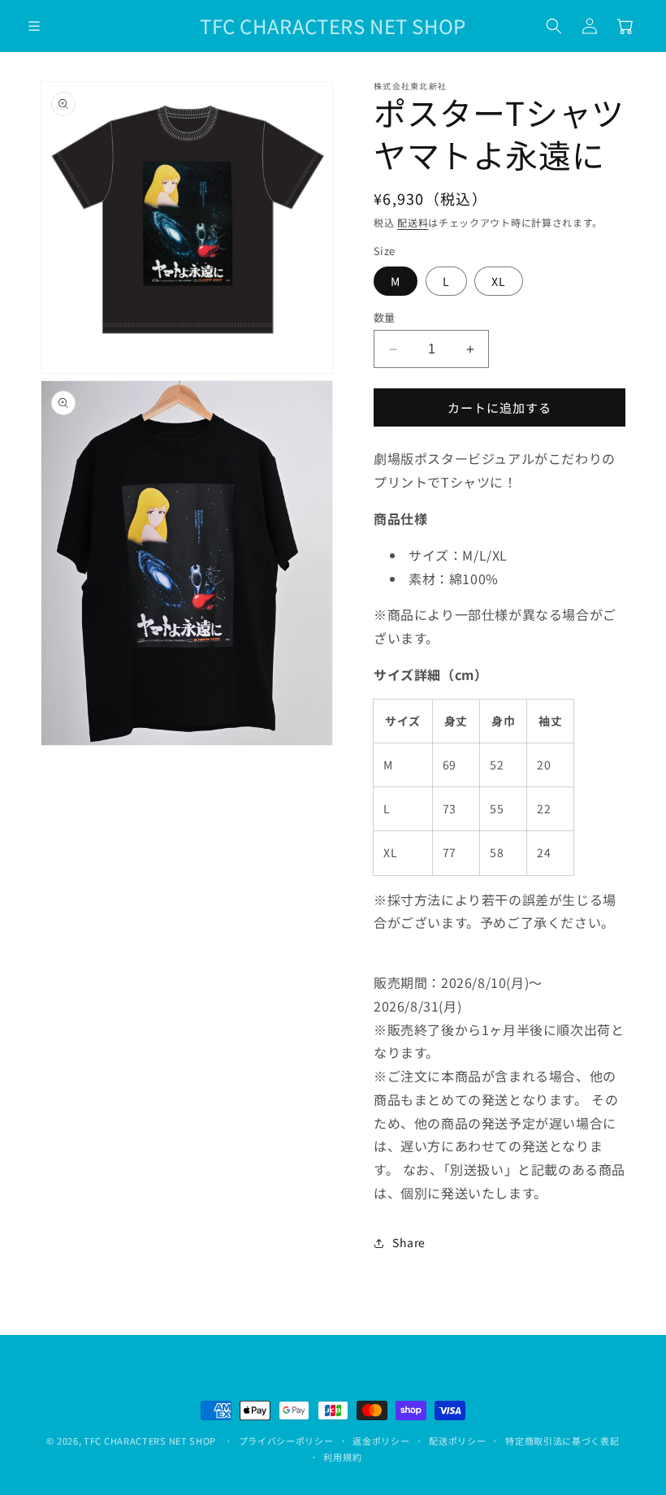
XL (498, 281)
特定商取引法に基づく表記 (562, 1440)
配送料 (412, 222)
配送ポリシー (457, 1440)
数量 (385, 317)
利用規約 (342, 1456)
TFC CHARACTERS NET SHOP (150, 1440)
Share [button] (409, 1242)
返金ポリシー (380, 1440)
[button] (34, 26)
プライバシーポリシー (286, 1440)
